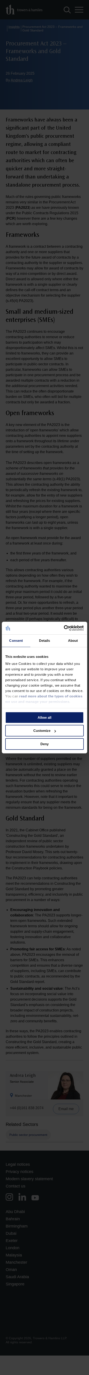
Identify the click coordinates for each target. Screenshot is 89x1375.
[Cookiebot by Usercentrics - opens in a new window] (64, 628)
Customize (41, 731)
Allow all (44, 717)
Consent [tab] (16, 640)
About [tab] (73, 640)
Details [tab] (44, 640)
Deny (44, 744)
